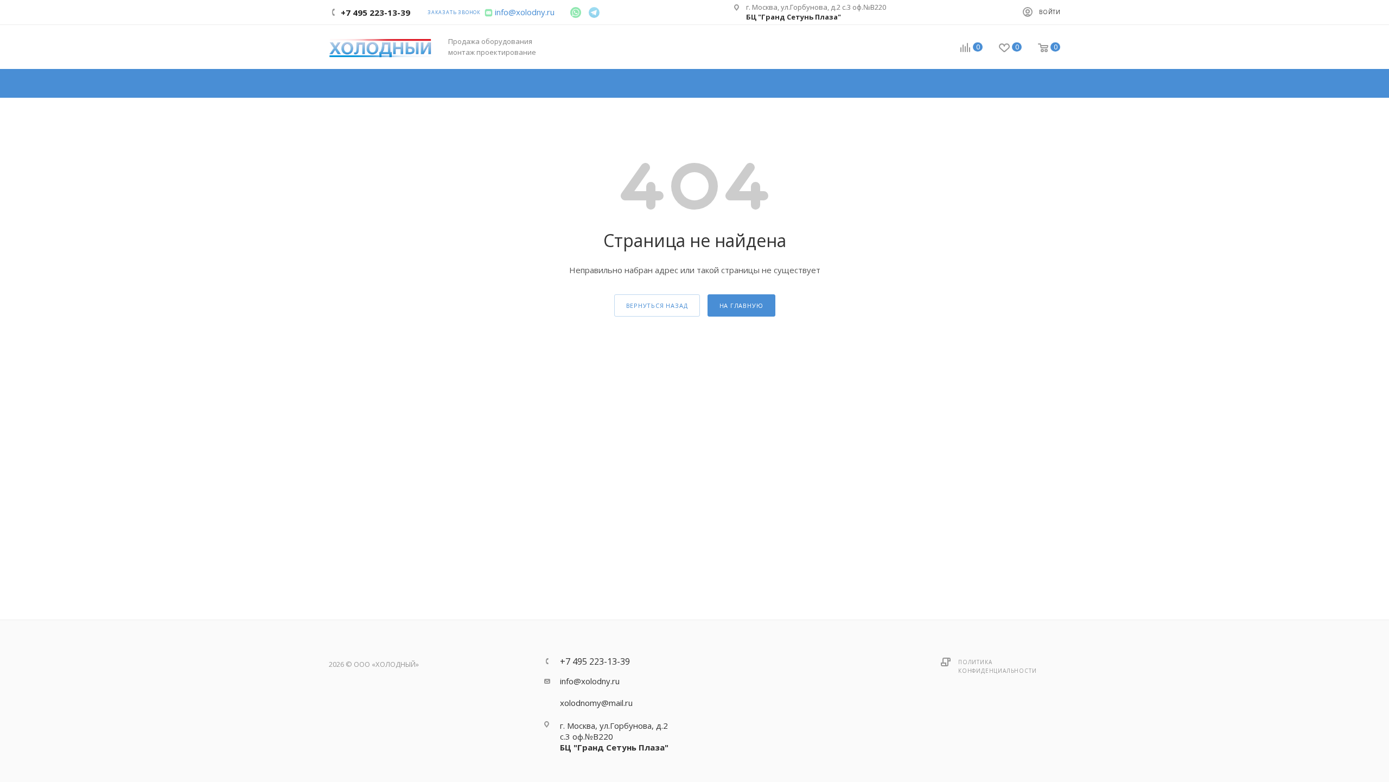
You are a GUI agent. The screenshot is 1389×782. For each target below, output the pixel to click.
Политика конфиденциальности (997, 666)
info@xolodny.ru (525, 12)
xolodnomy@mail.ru (596, 702)
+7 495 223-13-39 (595, 661)
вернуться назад (657, 305)
